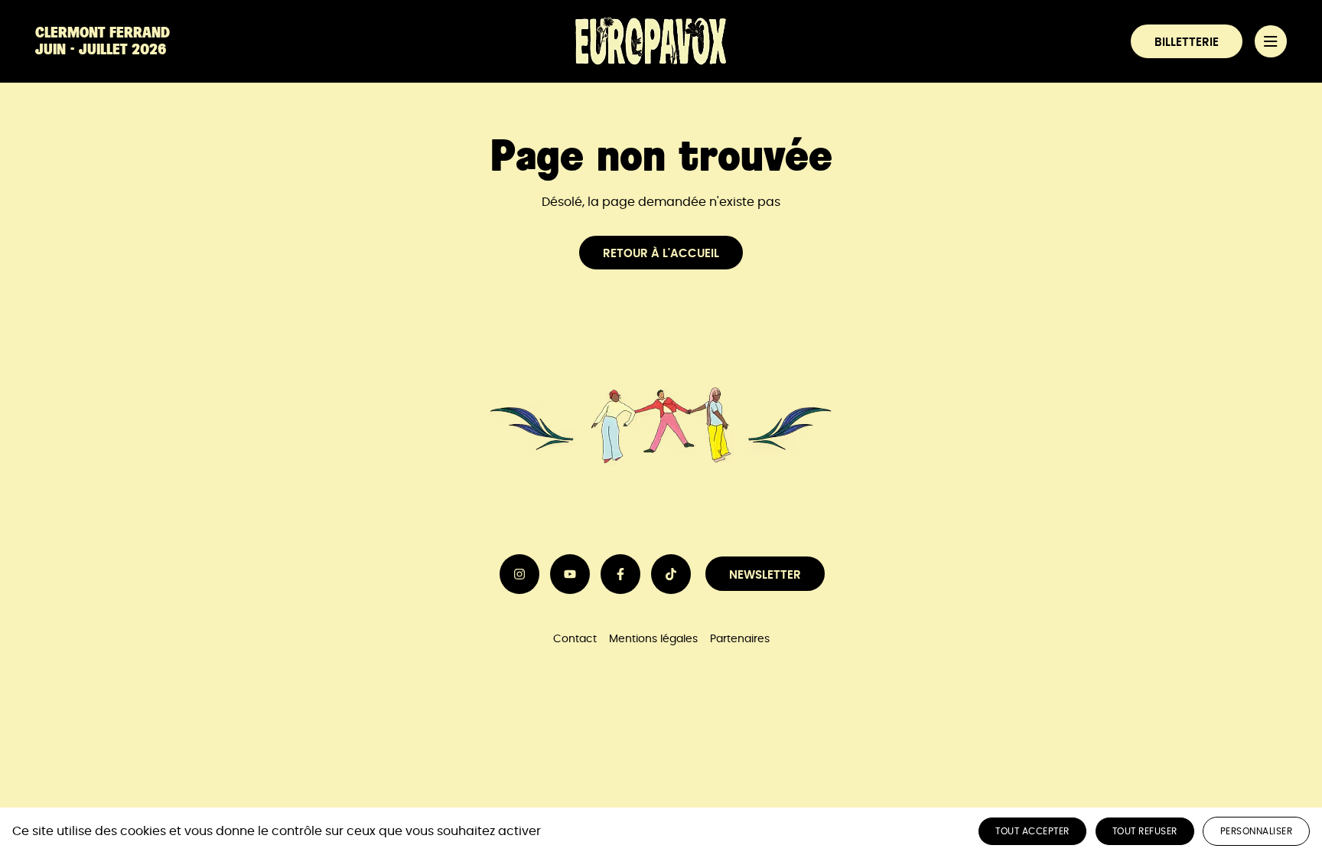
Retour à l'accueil (661, 253)
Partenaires (740, 639)
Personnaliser (1256, 831)
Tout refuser (1144, 831)
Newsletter (765, 575)
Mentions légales (653, 639)
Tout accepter (1032, 831)
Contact (575, 639)
